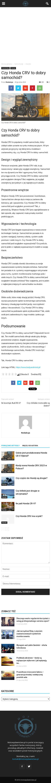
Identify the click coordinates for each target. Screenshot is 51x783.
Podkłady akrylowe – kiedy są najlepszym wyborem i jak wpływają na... (31, 660)
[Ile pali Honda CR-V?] (7, 506)
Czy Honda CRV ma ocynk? (29, 516)
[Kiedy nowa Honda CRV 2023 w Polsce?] (7, 468)
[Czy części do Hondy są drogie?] (7, 481)
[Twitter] (29, 766)
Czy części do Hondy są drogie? (31, 478)
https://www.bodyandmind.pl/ (28, 367)
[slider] (9, 374)
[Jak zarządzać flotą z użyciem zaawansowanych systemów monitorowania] (7, 634)
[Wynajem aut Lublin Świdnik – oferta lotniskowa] (7, 648)
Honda (13, 68)
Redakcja (9, 82)
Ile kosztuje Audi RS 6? (11, 403)
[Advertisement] (25, 34)
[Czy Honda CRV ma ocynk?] (7, 519)
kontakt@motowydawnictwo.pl (25, 759)
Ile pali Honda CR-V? (26, 503)
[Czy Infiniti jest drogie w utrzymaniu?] (7, 493)
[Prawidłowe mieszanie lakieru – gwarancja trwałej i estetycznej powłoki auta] (7, 675)
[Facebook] (22, 766)
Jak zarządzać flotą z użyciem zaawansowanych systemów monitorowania (29, 633)
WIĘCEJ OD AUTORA (30, 446)
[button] (47, 3)
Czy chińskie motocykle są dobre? (38, 404)
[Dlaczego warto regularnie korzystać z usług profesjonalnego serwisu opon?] (7, 621)
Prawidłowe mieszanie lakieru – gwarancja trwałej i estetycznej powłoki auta (30, 674)
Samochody (5, 68)
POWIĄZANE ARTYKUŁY (10, 446)
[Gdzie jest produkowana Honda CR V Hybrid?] (7, 455)
